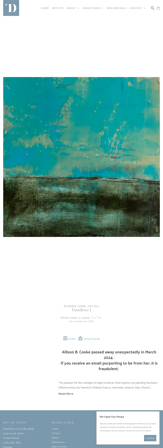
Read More (66, 393)
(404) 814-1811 (12, 442)
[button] (73, 8)
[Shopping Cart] (158, 8)
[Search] (152, 8)
